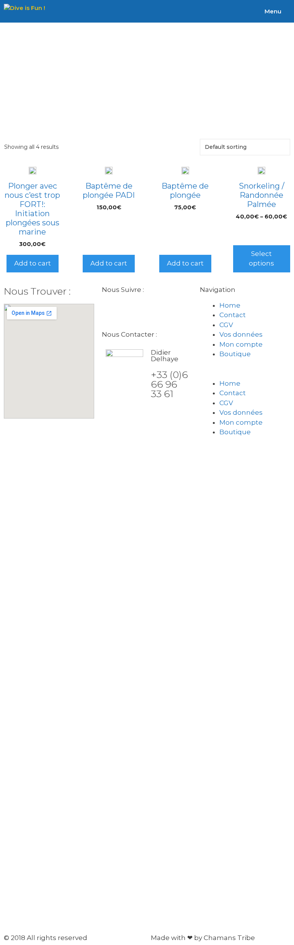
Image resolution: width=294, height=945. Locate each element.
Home (229, 305)
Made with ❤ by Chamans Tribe (203, 938)
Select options (261, 258)
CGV (226, 325)
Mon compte (241, 344)
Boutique (235, 354)
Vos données (241, 334)
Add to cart (32, 263)
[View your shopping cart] (289, 11)
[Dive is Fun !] (24, 11)
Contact (232, 315)
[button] (245, 374)
